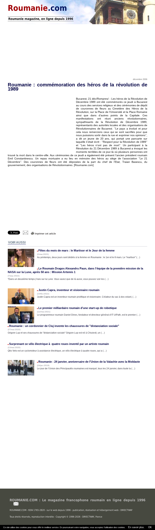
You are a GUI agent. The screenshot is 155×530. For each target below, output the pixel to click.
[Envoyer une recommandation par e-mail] (14, 504)
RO (140, 1)
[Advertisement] (77, 49)
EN (135, 1)
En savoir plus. (136, 527)
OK (149, 527)
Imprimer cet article (45, 233)
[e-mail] (25, 233)
